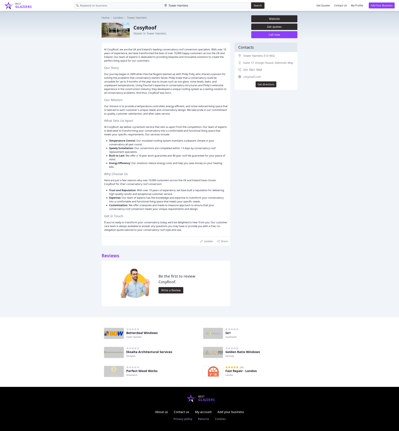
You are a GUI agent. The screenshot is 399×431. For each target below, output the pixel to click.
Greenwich (131, 374)
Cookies (220, 419)
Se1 (228, 333)
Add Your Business (382, 5)
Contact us (181, 412)
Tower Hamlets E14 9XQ (259, 56)
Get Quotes (323, 5)
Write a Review (171, 290)
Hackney (229, 355)
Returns (203, 419)
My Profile (357, 5)
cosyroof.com (252, 77)
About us (161, 412)
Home (106, 17)
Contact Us (340, 5)
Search (258, 5)
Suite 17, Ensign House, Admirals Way (268, 63)
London (118, 17)
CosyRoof (144, 27)
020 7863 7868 (252, 70)
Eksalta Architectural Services (149, 352)
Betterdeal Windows (142, 333)
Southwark (230, 336)
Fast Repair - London (241, 371)
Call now (274, 34)
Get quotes (274, 27)
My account (203, 412)
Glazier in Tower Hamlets (149, 33)
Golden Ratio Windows (242, 352)
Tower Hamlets (137, 17)
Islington (131, 355)
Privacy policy (182, 419)
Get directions (266, 84)
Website (274, 19)
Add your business (230, 412)
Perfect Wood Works (142, 371)
